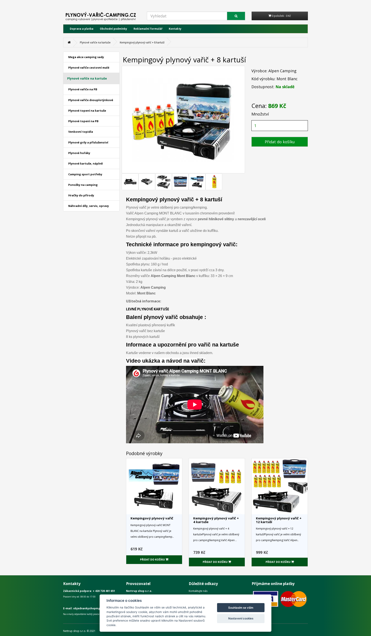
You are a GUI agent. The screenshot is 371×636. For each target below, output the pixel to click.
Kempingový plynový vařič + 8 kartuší (142, 42)
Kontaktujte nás (198, 591)
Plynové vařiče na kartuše (95, 42)
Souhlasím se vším (240, 607)
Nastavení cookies (240, 618)
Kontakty (175, 29)
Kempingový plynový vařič (152, 518)
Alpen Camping (282, 70)
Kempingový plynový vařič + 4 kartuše (216, 520)
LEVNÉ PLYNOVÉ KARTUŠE (147, 309)
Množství (260, 114)
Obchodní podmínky (113, 29)
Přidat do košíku (280, 141)
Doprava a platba (81, 29)
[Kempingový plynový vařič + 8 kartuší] (130, 181)
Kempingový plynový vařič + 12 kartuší (278, 520)
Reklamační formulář (148, 29)
